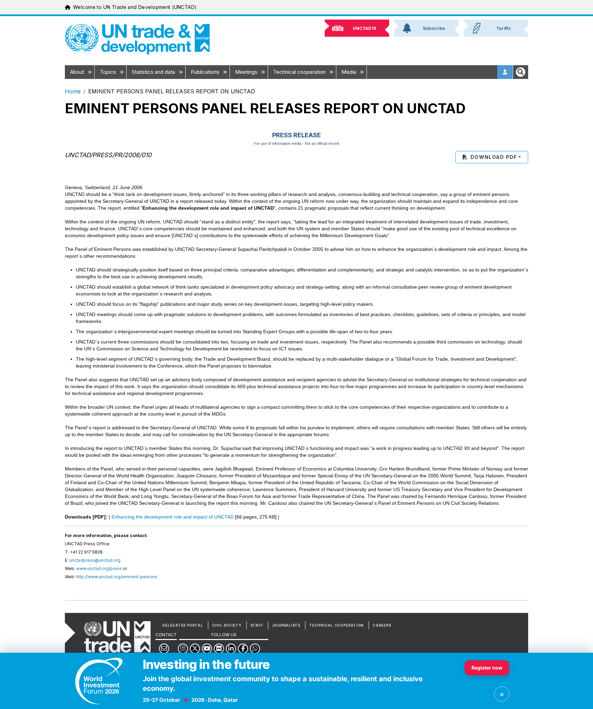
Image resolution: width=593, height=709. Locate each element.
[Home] (137, 39)
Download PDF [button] (493, 157)
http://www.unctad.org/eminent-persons (116, 576)
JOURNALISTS (286, 625)
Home (73, 91)
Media (349, 72)
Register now (487, 668)
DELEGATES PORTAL (182, 625)
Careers (382, 625)
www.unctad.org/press (99, 568)
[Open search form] (520, 72)
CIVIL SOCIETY (227, 625)
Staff (257, 625)
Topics (108, 72)
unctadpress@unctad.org (94, 560)
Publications (206, 72)
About (77, 72)
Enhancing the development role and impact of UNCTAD (173, 517)
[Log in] (505, 72)
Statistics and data (154, 72)
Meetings (247, 72)
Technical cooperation (300, 72)
